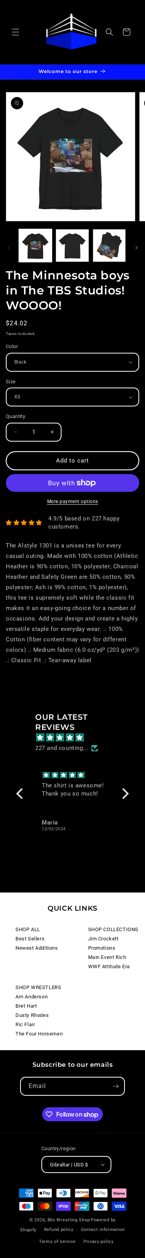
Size (11, 381)
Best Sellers (29, 939)
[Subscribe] (115, 1086)
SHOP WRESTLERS (38, 987)
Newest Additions (36, 948)
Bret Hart (26, 1006)
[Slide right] (136, 247)
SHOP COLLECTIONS (113, 929)
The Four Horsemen (39, 1034)
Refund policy (58, 1229)
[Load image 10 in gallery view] (72, 245)
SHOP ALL (27, 929)
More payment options (72, 501)
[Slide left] (8, 247)
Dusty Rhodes (32, 1015)
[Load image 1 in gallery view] (35, 245)
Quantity (15, 416)
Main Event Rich (107, 957)
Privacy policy (99, 1241)
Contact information (103, 1229)
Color (12, 346)
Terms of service (57, 1241)
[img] (76, 737)
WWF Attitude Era (109, 966)
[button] (15, 32)
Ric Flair (25, 1024)
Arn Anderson (31, 997)
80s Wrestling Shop (69, 1219)
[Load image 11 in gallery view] (109, 245)
